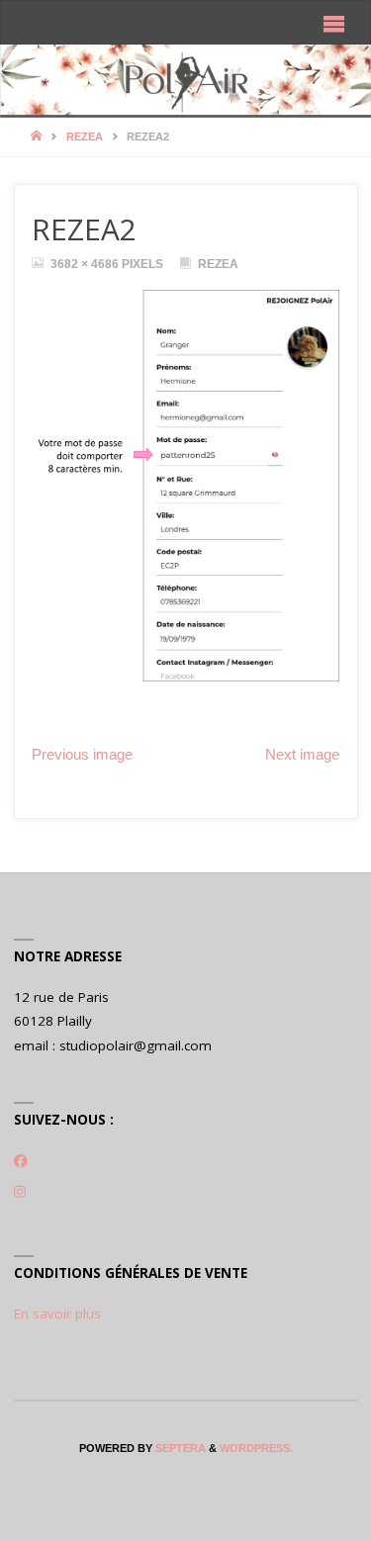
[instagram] (20, 1192)
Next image (302, 755)
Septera (179, 1448)
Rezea (84, 136)
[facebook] (21, 1161)
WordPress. (256, 1448)
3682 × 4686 (86, 264)
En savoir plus (57, 1313)
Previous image (82, 755)
